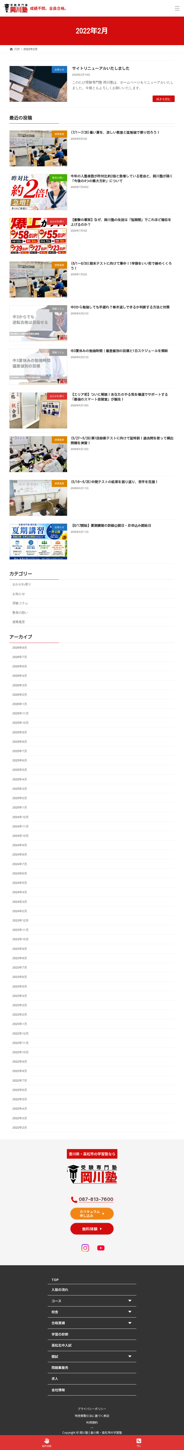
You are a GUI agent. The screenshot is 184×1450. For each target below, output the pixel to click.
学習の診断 (60, 1334)
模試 (55, 1356)
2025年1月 (19, 807)
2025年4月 (19, 779)
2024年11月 (20, 826)
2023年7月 (19, 967)
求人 (55, 1378)
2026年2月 (19, 694)
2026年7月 (19, 656)
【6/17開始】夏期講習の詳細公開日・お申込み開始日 (111, 525)
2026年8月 (19, 647)
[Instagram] (85, 1248)
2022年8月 (19, 1071)
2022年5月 (19, 1099)
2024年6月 (19, 873)
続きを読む (163, 99)
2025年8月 (19, 741)
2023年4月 (19, 995)
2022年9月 (19, 1061)
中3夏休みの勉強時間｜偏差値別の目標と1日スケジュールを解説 (119, 351)
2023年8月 (19, 958)
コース (56, 1300)
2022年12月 (20, 1033)
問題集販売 (60, 1367)
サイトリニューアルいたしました (101, 68)
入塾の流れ (60, 1289)
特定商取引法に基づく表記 (92, 1416)
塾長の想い (20, 612)
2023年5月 (19, 986)
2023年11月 (20, 930)
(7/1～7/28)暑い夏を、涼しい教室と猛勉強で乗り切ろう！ (115, 132)
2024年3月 (19, 901)
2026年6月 (19, 666)
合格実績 (58, 1322)
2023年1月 (19, 1024)
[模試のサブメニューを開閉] (131, 1356)
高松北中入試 (62, 1345)
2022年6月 (19, 1089)
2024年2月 (19, 911)
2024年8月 (19, 854)
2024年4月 (19, 892)
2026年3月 (19, 685)
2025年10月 (20, 722)
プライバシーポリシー (92, 1409)
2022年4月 (19, 1108)
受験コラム (20, 603)
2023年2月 (19, 1014)
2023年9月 (19, 948)
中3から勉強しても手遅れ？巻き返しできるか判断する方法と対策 (120, 307)
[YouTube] (101, 1248)
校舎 (55, 1311)
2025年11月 (20, 713)
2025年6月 (19, 760)
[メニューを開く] (177, 8)
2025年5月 (19, 769)
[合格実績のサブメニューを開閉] (131, 1323)
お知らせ (18, 593)
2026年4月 (19, 675)
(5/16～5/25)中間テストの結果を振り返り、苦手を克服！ (114, 482)
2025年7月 (19, 751)
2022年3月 (19, 1118)
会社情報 (58, 1389)
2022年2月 (19, 1127)
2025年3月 (19, 788)
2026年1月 (19, 703)
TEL (139, 1446)
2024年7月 (19, 864)
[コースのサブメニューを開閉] (131, 1301)
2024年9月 (19, 845)
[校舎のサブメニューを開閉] (131, 1312)
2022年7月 (19, 1080)
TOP (55, 1279)
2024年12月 (20, 817)
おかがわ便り (21, 584)
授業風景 (18, 622)
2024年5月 (19, 882)
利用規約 (92, 1422)
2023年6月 (19, 977)
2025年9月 (19, 732)
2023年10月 (20, 939)
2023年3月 (19, 1005)
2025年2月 (19, 798)
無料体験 (47, 1446)
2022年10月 (20, 1052)
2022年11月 (20, 1042)
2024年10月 (20, 835)
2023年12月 (20, 920)
